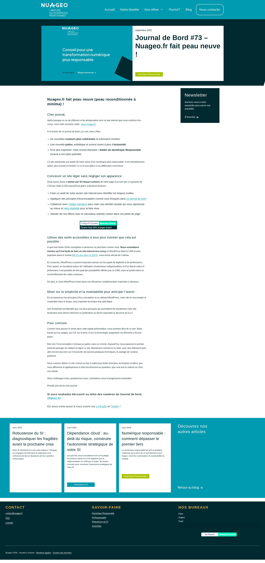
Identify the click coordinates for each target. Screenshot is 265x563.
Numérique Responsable (135, 476)
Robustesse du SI (100, 522)
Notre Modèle (129, 9)
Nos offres (152, 9)
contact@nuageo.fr (14, 513)
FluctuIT (174, 9)
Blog (189, 9)
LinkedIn (9, 523)
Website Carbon (227, 534)
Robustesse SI (81, 484)
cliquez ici (54, 398)
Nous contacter (209, 9)
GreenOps (96, 526)
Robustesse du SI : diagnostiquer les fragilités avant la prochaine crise (35, 438)
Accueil (110, 9)
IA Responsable (99, 517)
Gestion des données (62, 553)
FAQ (8, 518)
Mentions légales (43, 553)
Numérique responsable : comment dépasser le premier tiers (143, 438)
